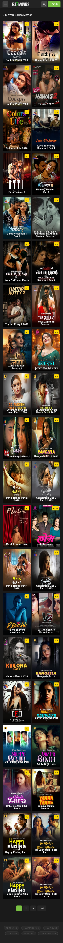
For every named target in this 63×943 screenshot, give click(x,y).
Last (41, 908)
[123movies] (20, 4)
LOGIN (54, 4)
